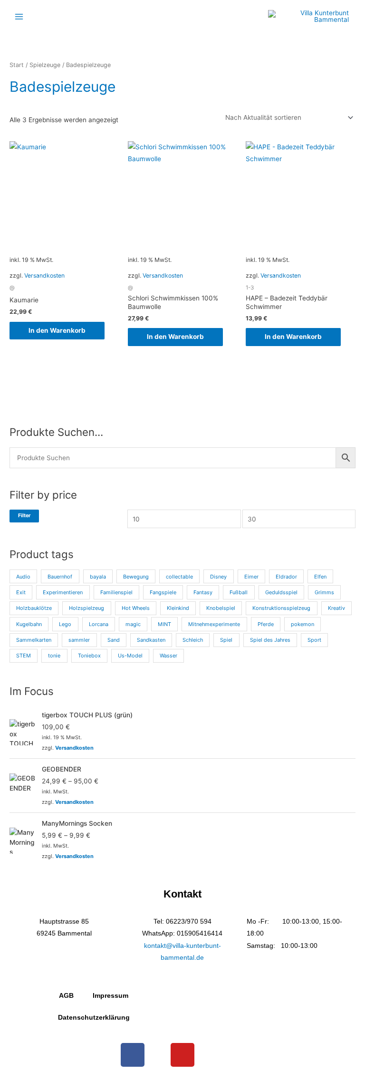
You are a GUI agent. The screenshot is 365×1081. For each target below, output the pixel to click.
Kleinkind (178, 608)
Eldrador (286, 576)
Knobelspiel (220, 608)
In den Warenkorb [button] (57, 330)
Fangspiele (163, 592)
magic (133, 624)
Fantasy (202, 592)
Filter (24, 515)
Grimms (324, 592)
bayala (98, 576)
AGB (66, 995)
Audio (23, 576)
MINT (164, 624)
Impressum (110, 995)
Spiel (226, 640)
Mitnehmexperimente (214, 624)
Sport (314, 640)
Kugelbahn (29, 624)
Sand (113, 640)
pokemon (302, 624)
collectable (179, 576)
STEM (23, 655)
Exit (21, 592)
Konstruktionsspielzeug (281, 608)
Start (17, 64)
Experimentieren (63, 592)
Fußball (239, 592)
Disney (218, 576)
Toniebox (89, 655)
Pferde (266, 624)
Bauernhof (60, 576)
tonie (54, 655)
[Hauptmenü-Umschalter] (19, 16)
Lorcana (98, 624)
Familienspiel (116, 592)
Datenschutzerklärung (94, 1017)
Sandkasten (151, 640)
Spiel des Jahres (270, 640)
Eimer (251, 576)
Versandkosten (44, 275)
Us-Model (130, 655)
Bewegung (136, 576)
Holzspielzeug (86, 608)
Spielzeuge (44, 64)
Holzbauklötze (34, 608)
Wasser (168, 655)
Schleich (192, 640)
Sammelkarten (33, 640)
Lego (65, 624)
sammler (79, 640)
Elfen (320, 576)
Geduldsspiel (281, 592)
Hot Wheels (136, 608)
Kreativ (336, 608)
